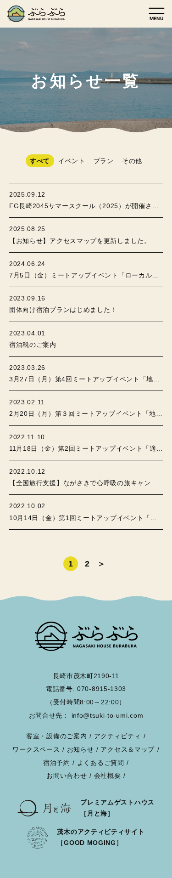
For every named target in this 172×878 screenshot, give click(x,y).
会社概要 (107, 775)
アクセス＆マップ (127, 749)
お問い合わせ (66, 775)
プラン (104, 160)
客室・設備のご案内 (56, 736)
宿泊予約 (135, 862)
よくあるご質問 (100, 762)
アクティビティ (117, 736)
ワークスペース (36, 749)
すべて (40, 160)
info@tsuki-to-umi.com (108, 715)
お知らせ (80, 749)
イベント (71, 160)
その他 (132, 160)
